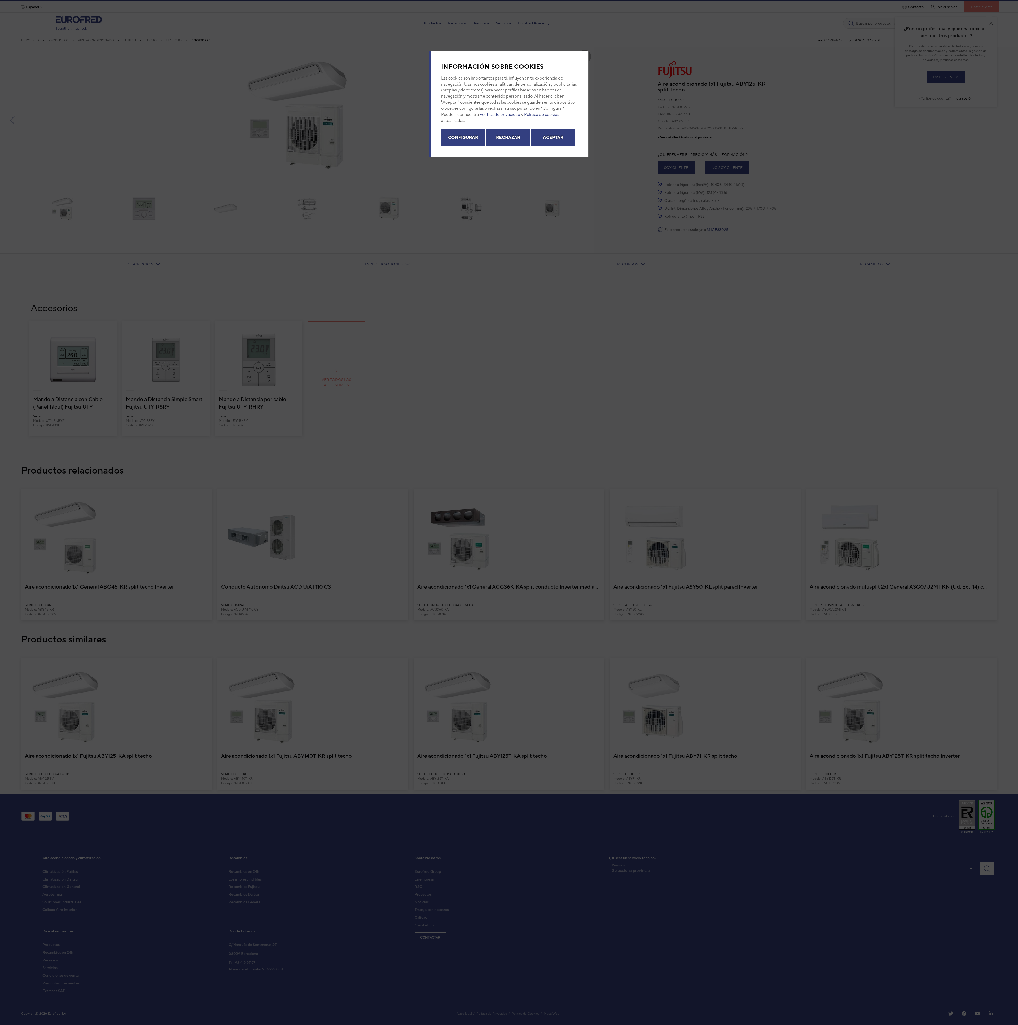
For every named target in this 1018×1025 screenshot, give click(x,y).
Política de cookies (541, 114)
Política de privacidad (500, 114)
